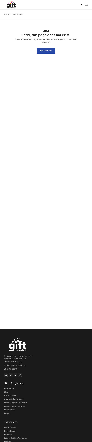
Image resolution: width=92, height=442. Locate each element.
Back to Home (46, 51)
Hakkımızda (9, 388)
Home (6, 14)
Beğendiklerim (10, 431)
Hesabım (8, 434)
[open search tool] (82, 5)
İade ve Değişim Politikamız (15, 403)
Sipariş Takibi (9, 410)
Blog (6, 392)
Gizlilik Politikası (10, 395)
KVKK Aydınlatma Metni (13, 399)
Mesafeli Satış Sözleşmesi (14, 406)
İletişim (7, 413)
